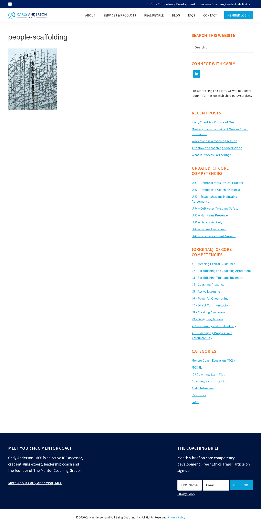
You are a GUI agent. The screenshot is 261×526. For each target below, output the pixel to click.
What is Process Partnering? (211, 155)
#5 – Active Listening (206, 291)
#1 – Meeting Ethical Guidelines (213, 264)
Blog (176, 15)
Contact (210, 15)
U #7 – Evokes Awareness (209, 229)
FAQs (191, 15)
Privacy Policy (186, 494)
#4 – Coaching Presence (208, 284)
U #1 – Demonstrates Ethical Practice (218, 183)
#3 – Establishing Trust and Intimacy (217, 278)
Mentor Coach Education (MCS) (213, 360)
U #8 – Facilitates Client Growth (214, 236)
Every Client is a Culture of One (213, 122)
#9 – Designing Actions (207, 319)
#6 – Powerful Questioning (210, 298)
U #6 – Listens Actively (207, 222)
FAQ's (195, 402)
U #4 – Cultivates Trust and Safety (215, 208)
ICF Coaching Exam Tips (208, 374)
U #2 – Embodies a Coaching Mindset (217, 190)
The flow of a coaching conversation (217, 148)
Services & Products (120, 15)
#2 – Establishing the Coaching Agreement (221, 271)
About (90, 15)
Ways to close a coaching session (214, 141)
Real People (154, 15)
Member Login (238, 15)
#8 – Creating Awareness (209, 312)
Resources (199, 395)
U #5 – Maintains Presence (210, 215)
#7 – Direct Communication (211, 305)
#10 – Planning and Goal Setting (214, 326)
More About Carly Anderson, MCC (35, 482)
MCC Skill (198, 367)
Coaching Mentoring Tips (209, 381)
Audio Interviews (203, 388)
